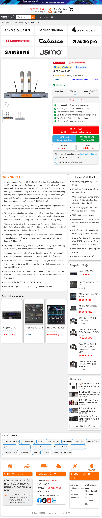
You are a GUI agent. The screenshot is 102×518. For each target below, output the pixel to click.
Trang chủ (6, 22)
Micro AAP (34, 22)
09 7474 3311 (38, 9)
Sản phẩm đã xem (43, 17)
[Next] (45, 84)
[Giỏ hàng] (70, 9)
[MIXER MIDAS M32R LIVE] (34, 315)
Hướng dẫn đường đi (17, 503)
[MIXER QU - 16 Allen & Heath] (56, 315)
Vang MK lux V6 (9, 328)
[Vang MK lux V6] (11, 315)
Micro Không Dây (20, 22)
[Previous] (7, 84)
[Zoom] (6, 104)
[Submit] (33, 17)
